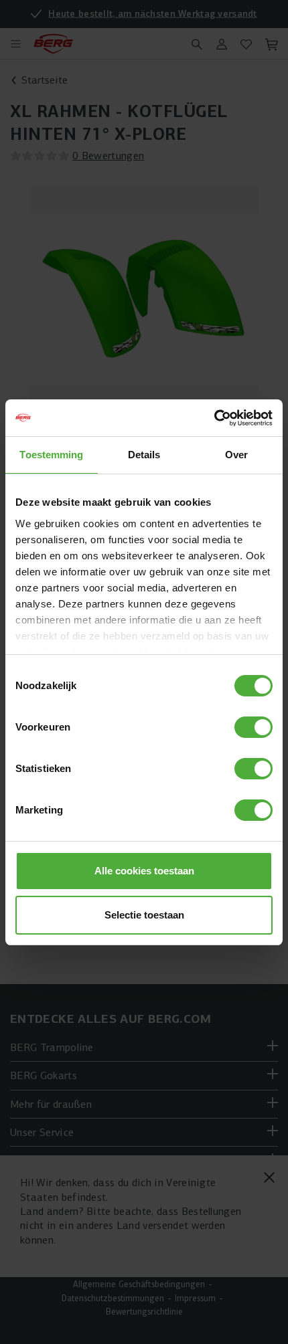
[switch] (253, 727)
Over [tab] (236, 454)
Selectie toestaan (144, 915)
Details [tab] (144, 454)
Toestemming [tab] (51, 454)
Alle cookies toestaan (144, 870)
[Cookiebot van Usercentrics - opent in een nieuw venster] (214, 418)
